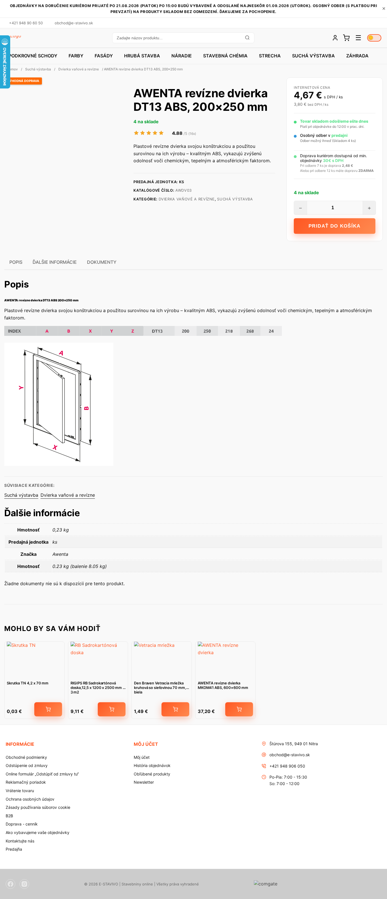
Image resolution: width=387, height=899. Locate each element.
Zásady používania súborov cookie (38, 807)
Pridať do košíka (335, 226)
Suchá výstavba (313, 56)
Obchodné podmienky (26, 757)
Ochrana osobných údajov (30, 799)
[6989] (175, 709)
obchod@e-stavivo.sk (289, 754)
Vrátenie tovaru (20, 790)
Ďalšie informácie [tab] (55, 262)
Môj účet (142, 757)
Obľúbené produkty (152, 774)
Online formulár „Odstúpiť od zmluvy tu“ (42, 774)
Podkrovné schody (32, 56)
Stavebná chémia (225, 56)
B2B (9, 815)
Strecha (270, 56)
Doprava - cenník (22, 824)
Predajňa (14, 849)
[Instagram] (24, 884)
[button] (183, 38)
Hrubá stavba (142, 56)
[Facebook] (10, 884)
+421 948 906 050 (287, 766)
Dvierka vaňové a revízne (78, 69)
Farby (76, 56)
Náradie (181, 56)
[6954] (112, 709)
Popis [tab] (15, 262)
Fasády (104, 56)
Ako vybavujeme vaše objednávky (37, 832)
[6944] (239, 709)
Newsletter (144, 782)
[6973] (48, 709)
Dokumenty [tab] (101, 262)
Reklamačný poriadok (26, 782)
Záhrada (357, 56)
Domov (12, 69)
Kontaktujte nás (20, 841)
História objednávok (152, 765)
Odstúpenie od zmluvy (27, 765)
